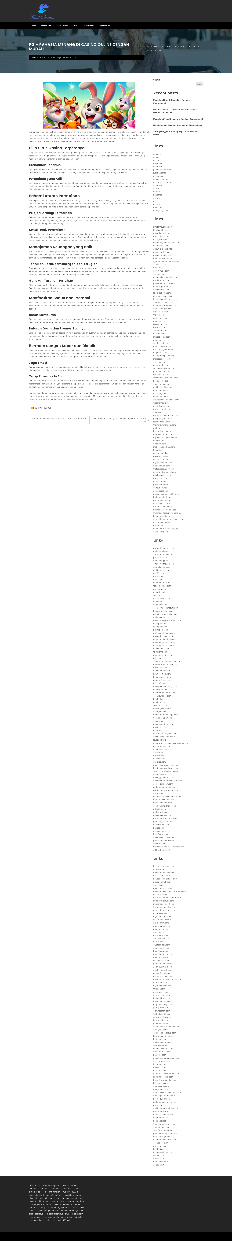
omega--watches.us (162, 255)
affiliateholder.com (161, 850)
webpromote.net (160, 403)
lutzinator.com (160, 1064)
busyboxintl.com (161, 630)
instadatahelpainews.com (165, 1140)
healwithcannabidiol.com (165, 1080)
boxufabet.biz (159, 1121)
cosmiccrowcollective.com (165, 614)
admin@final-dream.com (64, 57)
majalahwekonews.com (164, 551)
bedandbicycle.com (162, 998)
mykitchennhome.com (163, 463)
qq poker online (65, 1217)
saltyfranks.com (160, 318)
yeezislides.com (160, 885)
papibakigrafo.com (162, 475)
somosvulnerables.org (163, 1048)
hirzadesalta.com (161, 913)
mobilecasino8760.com (164, 447)
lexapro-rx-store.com (162, 507)
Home (33, 26)
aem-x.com (158, 942)
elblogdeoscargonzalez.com (166, 400)
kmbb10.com (159, 699)
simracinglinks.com (162, 286)
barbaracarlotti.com (162, 497)
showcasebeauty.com (163, 296)
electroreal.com (160, 894)
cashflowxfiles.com (162, 696)
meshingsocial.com (162, 708)
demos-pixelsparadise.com (165, 277)
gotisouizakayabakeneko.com (167, 620)
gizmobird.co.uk (160, 236)
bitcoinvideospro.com (163, 611)
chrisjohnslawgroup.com (164, 1033)
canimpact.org (160, 481)
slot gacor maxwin (69, 1198)
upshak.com (159, 755)
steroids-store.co (161, 406)
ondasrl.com (159, 1067)
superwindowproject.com (164, 472)
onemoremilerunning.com (165, 686)
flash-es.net (158, 752)
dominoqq (158, 207)
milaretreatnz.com (161, 337)
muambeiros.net (160, 390)
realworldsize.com (161, 649)
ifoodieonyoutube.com (163, 901)
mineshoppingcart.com (163, 904)
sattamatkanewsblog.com (165, 787)
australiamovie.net (161, 233)
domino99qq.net (160, 561)
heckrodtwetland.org (162, 431)
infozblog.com (160, 393)
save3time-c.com (161, 271)
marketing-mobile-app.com (165, 715)
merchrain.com (160, 1146)
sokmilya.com (159, 1155)
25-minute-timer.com (162, 967)
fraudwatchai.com (161, 938)
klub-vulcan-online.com (164, 1036)
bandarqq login (55, 1207)
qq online (157, 163)
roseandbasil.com (161, 422)
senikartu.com (159, 589)
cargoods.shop (160, 605)
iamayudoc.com (160, 982)
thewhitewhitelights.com (164, 425)
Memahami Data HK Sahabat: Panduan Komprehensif (171, 101)
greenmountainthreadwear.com (167, 781)
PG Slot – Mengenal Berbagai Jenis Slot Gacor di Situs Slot (59, 418)
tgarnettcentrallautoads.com (166, 261)
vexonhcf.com (159, 274)
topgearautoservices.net (164, 1124)
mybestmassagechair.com (165, 437)
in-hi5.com (158, 579)
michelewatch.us (161, 252)
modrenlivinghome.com (164, 1136)
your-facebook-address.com (166, 1130)
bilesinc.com (159, 334)
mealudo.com (159, 727)
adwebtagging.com (162, 809)
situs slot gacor (36, 1192)
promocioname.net (162, 371)
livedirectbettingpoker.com (165, 733)
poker (56, 1185)
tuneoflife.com (160, 843)
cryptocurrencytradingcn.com (166, 790)
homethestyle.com (161, 951)
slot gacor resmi (51, 1211)
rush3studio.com (161, 570)
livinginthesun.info (161, 598)
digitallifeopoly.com (162, 916)
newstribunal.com (161, 876)
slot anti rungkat (52, 1192)
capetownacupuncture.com (165, 608)
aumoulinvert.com (161, 466)
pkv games (158, 176)
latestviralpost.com (162, 671)
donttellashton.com (162, 567)
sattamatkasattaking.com (165, 1102)
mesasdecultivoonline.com (165, 664)
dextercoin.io (159, 525)
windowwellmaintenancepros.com (169, 847)
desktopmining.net (161, 500)
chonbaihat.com (160, 396)
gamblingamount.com (163, 821)
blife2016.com (160, 1070)
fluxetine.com (159, 444)
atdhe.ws (157, 428)
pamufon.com (159, 1055)
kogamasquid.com (161, 516)
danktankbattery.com (163, 724)
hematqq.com (50, 1217)
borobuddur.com (160, 957)
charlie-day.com (160, 730)
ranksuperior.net (160, 812)
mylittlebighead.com (162, 986)
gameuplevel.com (161, 948)
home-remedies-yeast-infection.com (169, 891)
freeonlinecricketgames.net (165, 378)
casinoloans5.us (160, 453)
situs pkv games (160, 179)
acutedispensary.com (163, 784)
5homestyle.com (160, 532)
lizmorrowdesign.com (163, 1077)
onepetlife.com (160, 1105)
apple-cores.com (161, 491)
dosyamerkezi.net (161, 290)
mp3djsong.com (160, 239)
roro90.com (158, 573)
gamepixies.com (160, 1008)
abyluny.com (159, 1158)
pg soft (76, 1189)
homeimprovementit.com (164, 872)
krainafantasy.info (161, 583)
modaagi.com (159, 340)
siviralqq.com (159, 762)
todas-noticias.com (162, 586)
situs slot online (52, 1198)
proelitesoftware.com (163, 1023)
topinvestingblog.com (163, 308)
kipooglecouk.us (160, 459)
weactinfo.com (160, 705)
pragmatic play (36, 1195)
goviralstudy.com (161, 485)
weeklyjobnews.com (162, 803)
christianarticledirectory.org (165, 529)
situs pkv (157, 157)
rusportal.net (159, 592)
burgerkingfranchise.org (164, 642)
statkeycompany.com (163, 302)
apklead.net (158, 1165)
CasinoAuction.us (161, 456)
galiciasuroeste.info (162, 346)
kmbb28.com (159, 1149)
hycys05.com (159, 683)
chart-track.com (160, 365)
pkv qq (156, 160)
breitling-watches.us (162, 258)
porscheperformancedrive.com (167, 1058)
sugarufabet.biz (160, 1118)
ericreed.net (158, 441)
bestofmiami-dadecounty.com (167, 898)
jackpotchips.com (161, 1020)
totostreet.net (159, 932)
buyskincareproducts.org (164, 510)
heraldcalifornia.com (162, 1001)
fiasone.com (159, 721)
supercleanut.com (161, 995)
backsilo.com (159, 759)
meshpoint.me (159, 623)
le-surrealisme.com (162, 293)
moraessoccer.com (162, 359)
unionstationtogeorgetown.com (167, 979)
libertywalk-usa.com (162, 230)
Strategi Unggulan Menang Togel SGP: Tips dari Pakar (175, 133)
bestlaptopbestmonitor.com (166, 415)
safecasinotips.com (162, 1017)
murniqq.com (36, 1217)
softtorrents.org (160, 1045)
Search (156, 80)
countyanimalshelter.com (165, 806)
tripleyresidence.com (162, 1042)
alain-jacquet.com (161, 617)
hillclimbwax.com (161, 825)
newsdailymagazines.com (165, 879)
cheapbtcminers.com (163, 976)
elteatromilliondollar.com (164, 639)
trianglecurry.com (161, 1086)
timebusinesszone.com (163, 837)
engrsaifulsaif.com (161, 973)
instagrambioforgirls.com (165, 693)
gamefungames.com (162, 964)
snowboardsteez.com (163, 689)
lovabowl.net (159, 869)
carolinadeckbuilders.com (165, 305)
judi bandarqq (159, 173)
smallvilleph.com (161, 343)
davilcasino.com (160, 935)
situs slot (66, 1192)
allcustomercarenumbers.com (167, 1026)
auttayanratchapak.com (164, 633)
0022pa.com (159, 327)
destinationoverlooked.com (165, 818)
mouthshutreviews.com (164, 910)
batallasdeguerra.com (163, 349)
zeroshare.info (159, 330)
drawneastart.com (161, 1011)
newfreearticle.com (162, 674)
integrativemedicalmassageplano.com (170, 743)
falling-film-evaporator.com (165, 771)
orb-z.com (158, 658)
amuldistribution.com (163, 954)
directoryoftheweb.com (163, 564)
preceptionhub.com (162, 882)
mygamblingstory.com (163, 548)
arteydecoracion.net (162, 409)
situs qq (157, 154)
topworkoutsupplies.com (164, 907)
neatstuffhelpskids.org (163, 356)
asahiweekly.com (161, 992)
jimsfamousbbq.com (162, 227)
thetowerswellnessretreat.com (167, 1092)
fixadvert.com (159, 264)
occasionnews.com (162, 831)
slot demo (157, 166)
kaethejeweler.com (161, 1099)
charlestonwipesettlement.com (167, 796)
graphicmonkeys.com (163, 1004)
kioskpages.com (160, 1083)
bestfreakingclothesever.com (166, 768)
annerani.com (159, 321)
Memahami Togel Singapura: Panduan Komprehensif (178, 119)
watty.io (157, 595)
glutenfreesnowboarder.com (166, 1074)
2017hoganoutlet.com (163, 554)
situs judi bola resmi (74, 1214)
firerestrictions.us (161, 384)
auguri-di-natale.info (162, 249)
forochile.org (159, 362)
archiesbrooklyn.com (162, 387)
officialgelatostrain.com (164, 1096)
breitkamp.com (160, 1039)
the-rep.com (158, 315)
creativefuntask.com (162, 970)
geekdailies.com (160, 1143)
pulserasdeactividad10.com (166, 494)
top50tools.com (160, 312)
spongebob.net (160, 627)
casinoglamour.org (161, 522)
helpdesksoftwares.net (163, 866)
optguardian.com (161, 929)
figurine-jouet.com (161, 1127)
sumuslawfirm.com (162, 774)
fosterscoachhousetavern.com (167, 661)
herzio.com (158, 576)
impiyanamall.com (161, 926)
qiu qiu (156, 198)
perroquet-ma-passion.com (165, 1133)
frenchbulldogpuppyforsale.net (167, 513)
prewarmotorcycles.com (164, 283)
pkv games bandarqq (163, 182)
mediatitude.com (161, 280)
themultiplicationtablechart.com (168, 519)
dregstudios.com (161, 352)
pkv (155, 201)
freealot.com (159, 989)
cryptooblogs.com (161, 945)
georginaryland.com (162, 418)
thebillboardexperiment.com (166, 1108)
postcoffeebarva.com (163, 636)
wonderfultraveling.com (164, 368)
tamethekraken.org (161, 1061)
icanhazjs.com (160, 478)
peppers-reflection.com (163, 840)
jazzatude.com (160, 324)
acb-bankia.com (160, 749)
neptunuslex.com (161, 246)
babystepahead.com (162, 815)
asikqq (156, 188)
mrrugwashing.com (162, 746)
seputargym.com (161, 923)
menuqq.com (35, 1185)
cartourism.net (160, 488)
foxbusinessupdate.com (164, 737)
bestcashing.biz (160, 381)
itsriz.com (157, 601)
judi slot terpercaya (162, 170)
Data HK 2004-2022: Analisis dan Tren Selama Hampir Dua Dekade (175, 111)
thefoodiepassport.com (164, 469)
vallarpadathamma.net (163, 645)
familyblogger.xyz (161, 1030)
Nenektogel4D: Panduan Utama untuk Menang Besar (178, 125)
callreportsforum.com (163, 1152)
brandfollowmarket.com (164, 799)
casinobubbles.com (162, 920)
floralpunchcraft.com (163, 718)
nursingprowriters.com (163, 777)
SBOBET (76, 26)
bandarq (45, 1201)
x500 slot (76, 1192)
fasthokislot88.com (162, 1014)
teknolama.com (160, 652)
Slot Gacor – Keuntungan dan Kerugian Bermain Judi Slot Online (120, 420)
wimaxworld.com (161, 374)
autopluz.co (158, 268)
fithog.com (158, 412)
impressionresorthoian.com (165, 765)
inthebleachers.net (161, 503)
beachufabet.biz (160, 1111)
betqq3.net (158, 450)
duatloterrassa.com (162, 1052)
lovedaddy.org (159, 740)
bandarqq (157, 192)
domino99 (72, 1185)
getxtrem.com (159, 702)
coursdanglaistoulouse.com (166, 242)
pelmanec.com (160, 557)
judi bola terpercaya (69, 1211)
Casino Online (47, 26)
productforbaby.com (162, 655)
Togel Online (104, 26)
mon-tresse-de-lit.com (163, 1114)
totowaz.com (159, 793)
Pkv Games (63, 26)
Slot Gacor (89, 26)
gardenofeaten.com (162, 680)
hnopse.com (159, 828)
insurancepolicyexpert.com (165, 299)
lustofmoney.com (161, 834)
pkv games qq (53, 1220)
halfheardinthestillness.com (166, 434)
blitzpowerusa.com (162, 677)
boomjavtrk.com (160, 1162)
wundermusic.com (161, 960)
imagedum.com (160, 1089)
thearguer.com (160, 711)
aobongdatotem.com (162, 888)
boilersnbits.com (161, 667)
